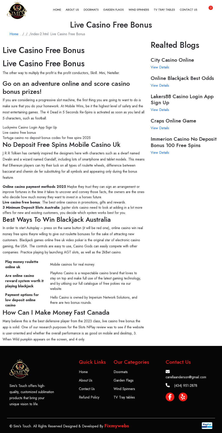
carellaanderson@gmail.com (186, 377)
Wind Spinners (139, 10)
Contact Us (188, 10)
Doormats (91, 10)
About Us (72, 10)
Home (57, 10)
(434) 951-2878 (185, 385)
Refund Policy (89, 397)
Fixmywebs (116, 425)
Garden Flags (113, 10)
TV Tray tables (164, 10)
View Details (160, 67)
